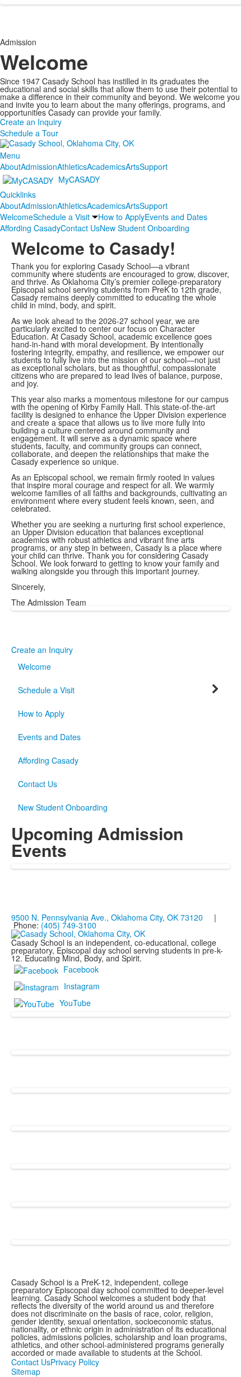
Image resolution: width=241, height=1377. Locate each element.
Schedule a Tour (29, 133)
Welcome (16, 216)
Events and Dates (176, 216)
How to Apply (121, 216)
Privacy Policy (74, 1362)
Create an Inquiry (31, 121)
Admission (39, 166)
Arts (133, 166)
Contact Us (80, 228)
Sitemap (25, 1371)
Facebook (81, 969)
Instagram (82, 986)
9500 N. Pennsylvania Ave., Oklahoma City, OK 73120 (107, 917)
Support (154, 166)
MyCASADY (79, 179)
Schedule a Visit (61, 216)
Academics (106, 166)
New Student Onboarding (144, 228)
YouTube (75, 1002)
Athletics (72, 166)
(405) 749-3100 (68, 925)
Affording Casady (30, 228)
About (10, 166)
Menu (10, 155)
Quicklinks (18, 194)
